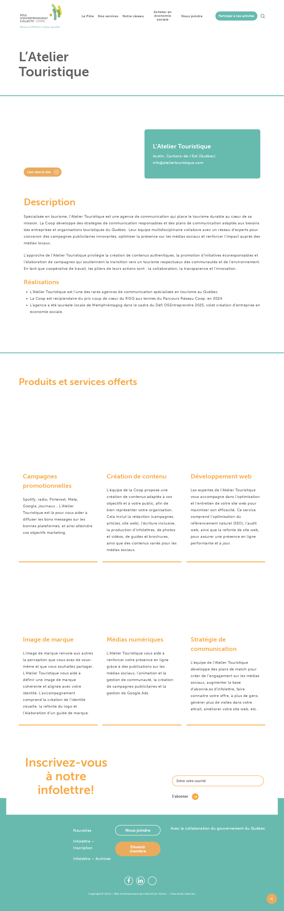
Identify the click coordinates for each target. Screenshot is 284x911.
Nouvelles (82, 830)
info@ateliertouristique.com (178, 162)
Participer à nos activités (236, 16)
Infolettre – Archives (92, 858)
